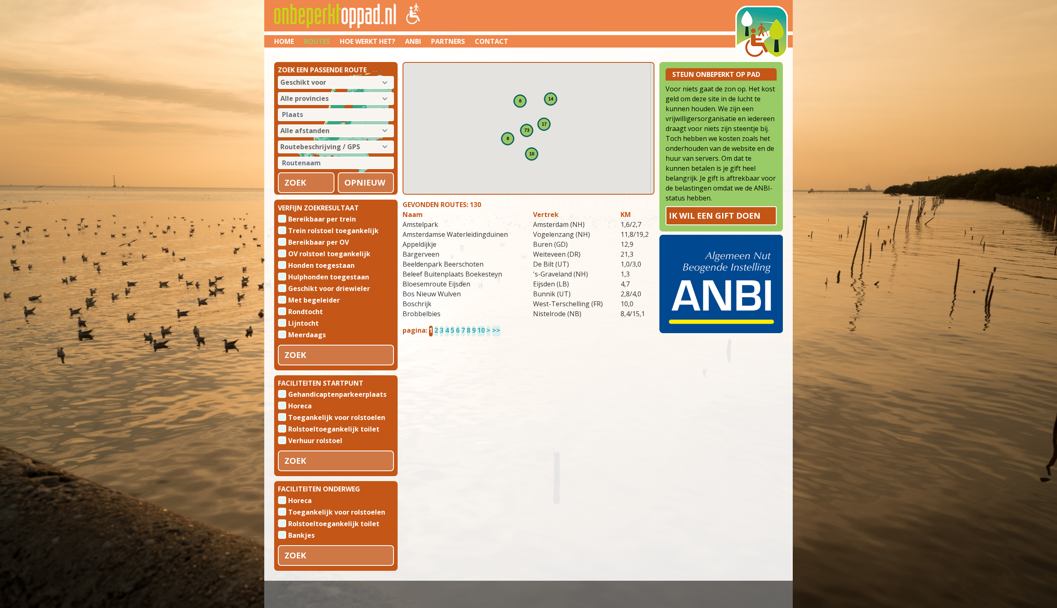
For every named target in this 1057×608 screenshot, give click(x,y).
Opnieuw (364, 182)
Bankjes (301, 535)
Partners (448, 41)
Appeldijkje (419, 244)
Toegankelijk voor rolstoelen (336, 417)
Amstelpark (420, 224)
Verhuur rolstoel (315, 440)
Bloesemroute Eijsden (436, 284)
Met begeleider (314, 300)
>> (496, 330)
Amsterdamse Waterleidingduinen (455, 234)
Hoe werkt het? (367, 41)
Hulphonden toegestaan (328, 276)
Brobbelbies (422, 313)
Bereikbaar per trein (322, 219)
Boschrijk (417, 303)
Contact (491, 41)
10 (481, 330)
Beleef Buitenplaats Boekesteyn (452, 274)
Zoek (295, 182)
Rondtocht (305, 311)
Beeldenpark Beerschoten (443, 264)
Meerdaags (307, 334)
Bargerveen (421, 254)
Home (284, 41)
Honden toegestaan (321, 265)
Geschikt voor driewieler (329, 288)
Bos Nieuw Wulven (432, 293)
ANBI (413, 41)
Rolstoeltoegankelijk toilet (333, 428)
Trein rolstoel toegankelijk (333, 230)
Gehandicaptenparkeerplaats (337, 394)
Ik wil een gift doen (715, 215)
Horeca (300, 405)
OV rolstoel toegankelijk (329, 253)
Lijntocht (303, 323)
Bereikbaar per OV (318, 242)
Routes (317, 41)
